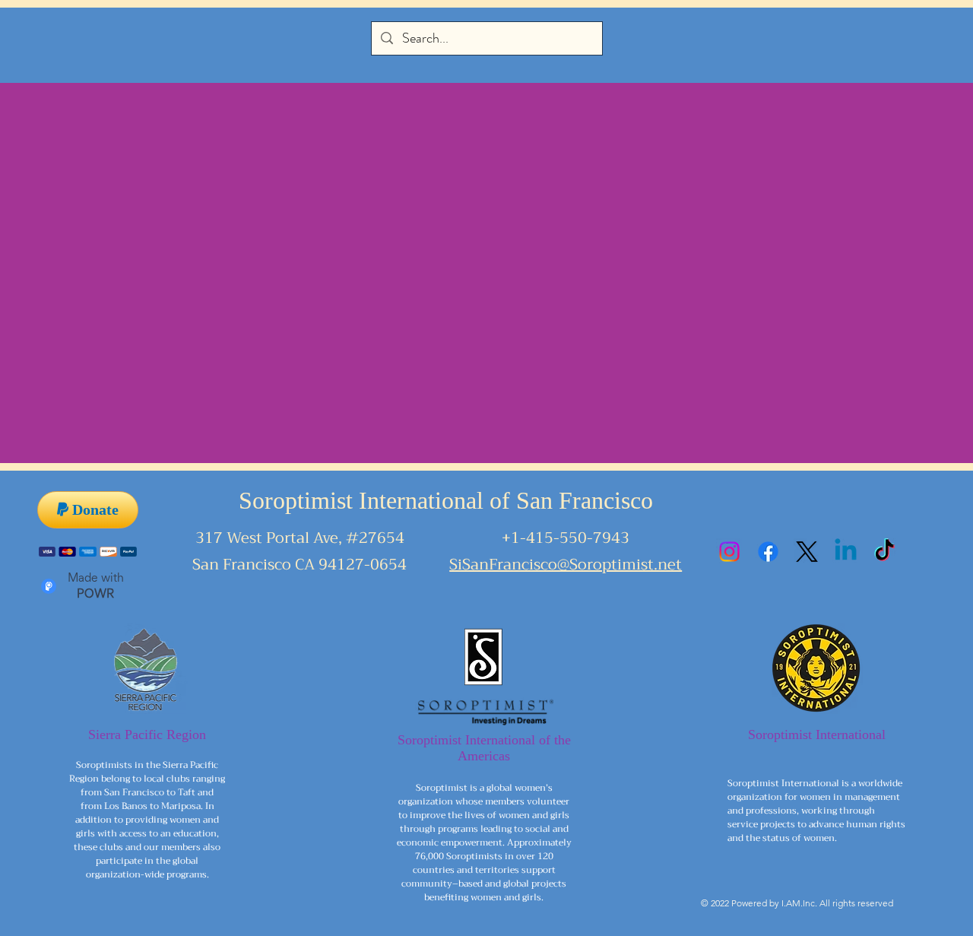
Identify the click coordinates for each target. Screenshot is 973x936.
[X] (807, 551)
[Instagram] (729, 551)
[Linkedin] (845, 551)
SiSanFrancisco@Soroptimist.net (565, 564)
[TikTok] (884, 551)
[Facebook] (768, 551)
